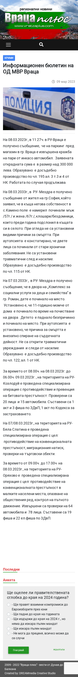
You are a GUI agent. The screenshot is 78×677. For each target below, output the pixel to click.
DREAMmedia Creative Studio (37, 673)
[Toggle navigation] (8, 45)
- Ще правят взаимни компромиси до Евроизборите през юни (40, 607)
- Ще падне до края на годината (36, 614)
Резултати (59, 649)
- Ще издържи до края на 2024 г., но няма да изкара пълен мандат (38, 621)
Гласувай (18, 650)
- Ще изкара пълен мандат (32, 628)
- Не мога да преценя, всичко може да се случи (40, 635)
